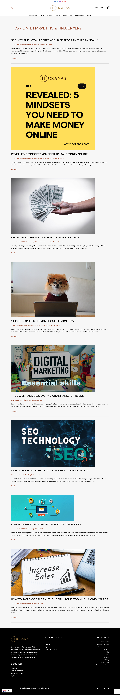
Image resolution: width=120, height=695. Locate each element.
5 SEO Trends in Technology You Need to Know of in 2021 (51, 470)
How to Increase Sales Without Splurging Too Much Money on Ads (59, 599)
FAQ (107, 654)
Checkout (48, 644)
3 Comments (15, 475)
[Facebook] (55, 1)
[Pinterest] (65, 1)
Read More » (14, 58)
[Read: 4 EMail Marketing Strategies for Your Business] (42, 507)
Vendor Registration (51, 649)
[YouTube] (62, 1)
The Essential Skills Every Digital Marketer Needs (47, 395)
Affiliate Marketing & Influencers (32, 44)
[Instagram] (60, 1)
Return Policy (105, 660)
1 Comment (14, 325)
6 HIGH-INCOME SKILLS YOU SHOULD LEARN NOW (42, 321)
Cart (46, 642)
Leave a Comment (16, 44)
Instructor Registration (17, 673)
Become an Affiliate (103, 644)
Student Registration (17, 670)
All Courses (14, 668)
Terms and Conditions (102, 665)
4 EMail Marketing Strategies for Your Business (46, 524)
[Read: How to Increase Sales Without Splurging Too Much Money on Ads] (53, 572)
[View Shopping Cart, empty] (107, 8)
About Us (106, 657)
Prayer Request (104, 642)
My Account (14, 676)
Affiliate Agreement (103, 647)
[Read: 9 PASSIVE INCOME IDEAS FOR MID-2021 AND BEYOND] (53, 206)
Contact (106, 649)
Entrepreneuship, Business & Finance (53, 158)
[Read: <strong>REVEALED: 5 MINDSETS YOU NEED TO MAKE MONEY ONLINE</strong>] (53, 108)
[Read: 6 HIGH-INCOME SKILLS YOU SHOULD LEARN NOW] (53, 289)
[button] (12, 8)
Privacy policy (105, 662)
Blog (107, 652)
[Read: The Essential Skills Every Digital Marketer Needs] (53, 368)
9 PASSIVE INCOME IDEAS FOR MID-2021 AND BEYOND (45, 237)
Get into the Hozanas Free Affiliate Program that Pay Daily (54, 40)
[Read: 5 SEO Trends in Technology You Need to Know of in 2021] (53, 443)
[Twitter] (57, 1)
